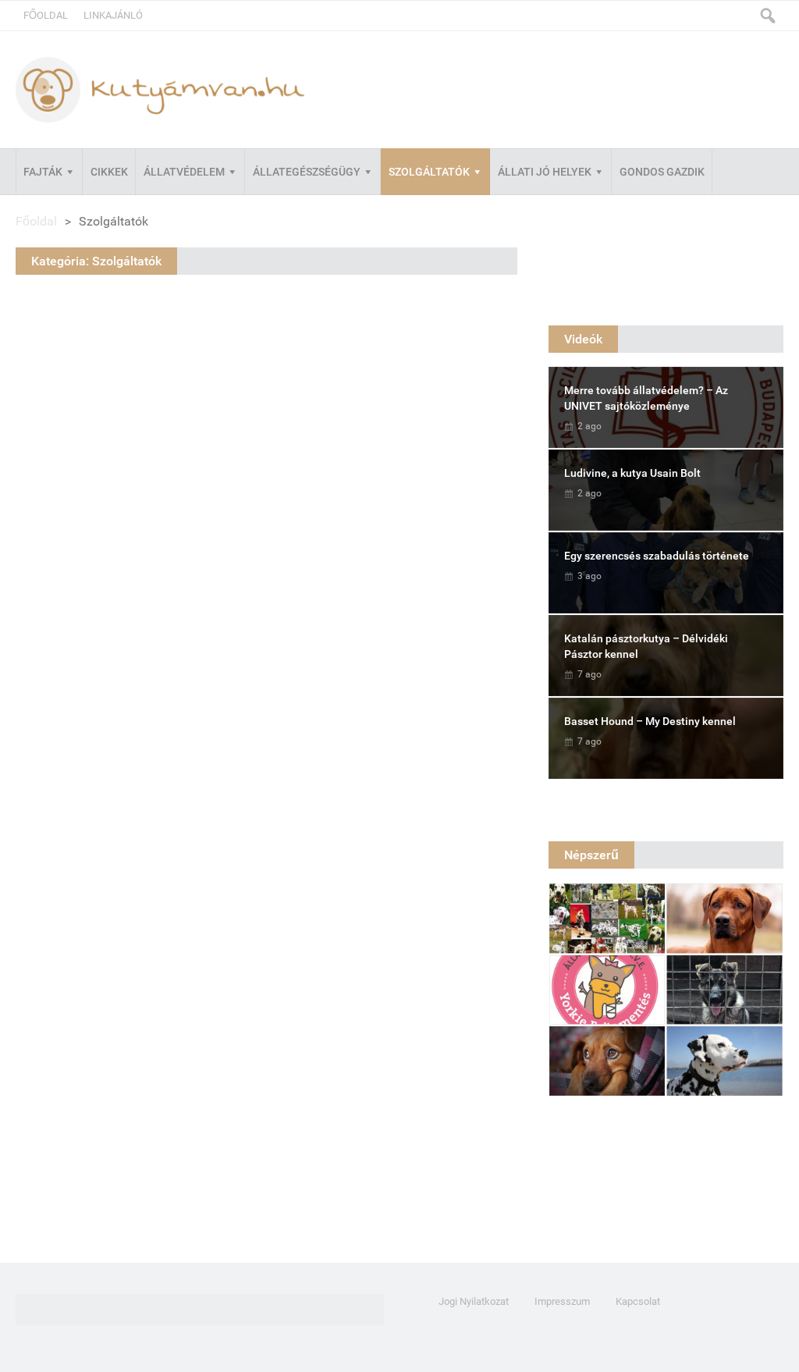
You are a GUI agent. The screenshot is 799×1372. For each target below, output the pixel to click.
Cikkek (109, 171)
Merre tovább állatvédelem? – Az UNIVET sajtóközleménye (646, 398)
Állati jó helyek (544, 171)
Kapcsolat (638, 1301)
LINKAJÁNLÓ (113, 15)
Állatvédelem (184, 171)
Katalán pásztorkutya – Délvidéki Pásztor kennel (646, 646)
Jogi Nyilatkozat (474, 1301)
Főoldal (45, 15)
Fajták (42, 171)
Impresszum (562, 1301)
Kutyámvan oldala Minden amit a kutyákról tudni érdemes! (160, 89)
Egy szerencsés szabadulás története (656, 555)
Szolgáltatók (429, 171)
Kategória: (96, 261)
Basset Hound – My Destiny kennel (650, 721)
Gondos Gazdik (662, 171)
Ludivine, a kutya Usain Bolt (632, 473)
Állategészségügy (306, 171)
